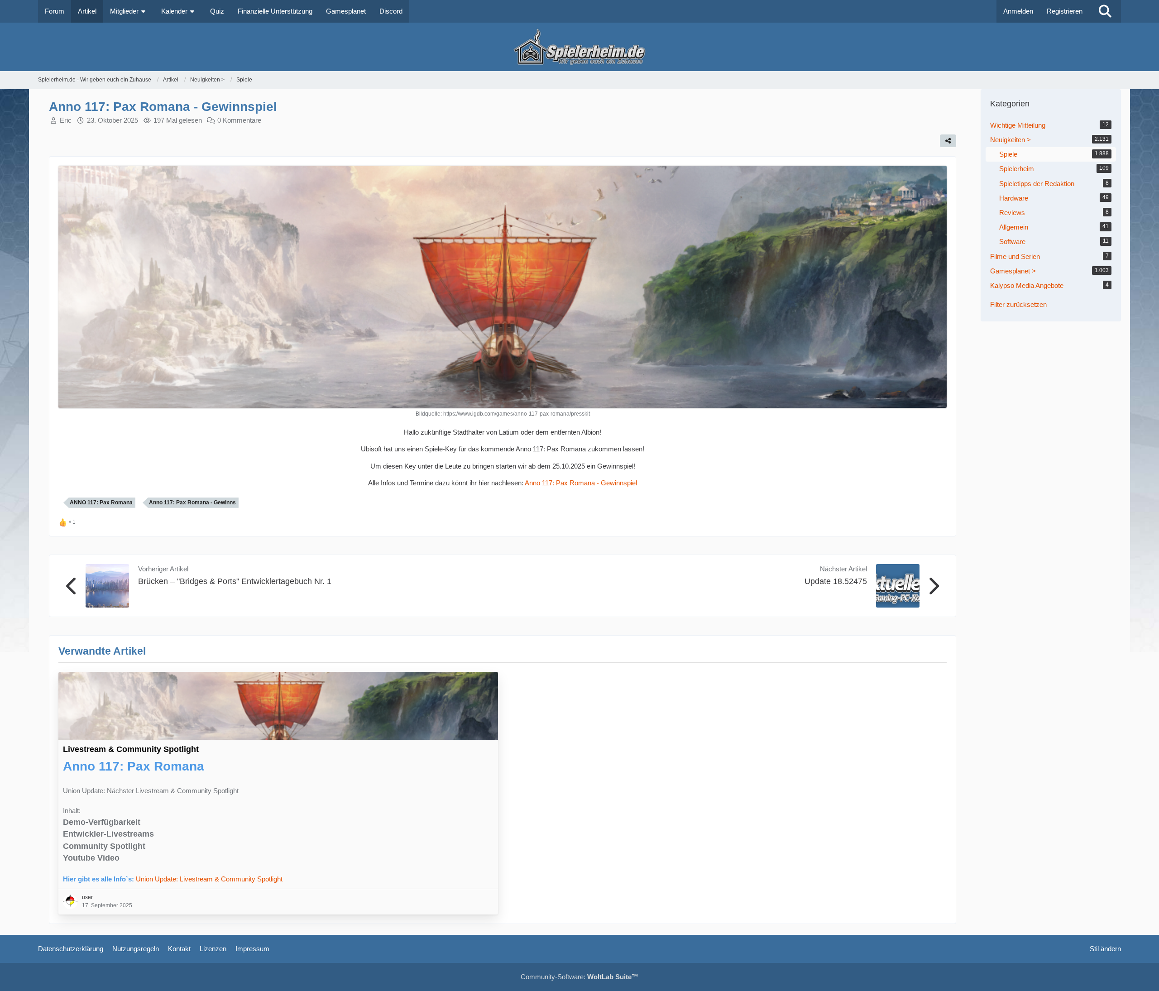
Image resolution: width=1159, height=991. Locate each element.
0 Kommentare (239, 120)
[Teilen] (948, 140)
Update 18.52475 (836, 581)
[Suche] (1105, 11)
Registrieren (1064, 11)
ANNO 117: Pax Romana (101, 502)
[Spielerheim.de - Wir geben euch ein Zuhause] (579, 47)
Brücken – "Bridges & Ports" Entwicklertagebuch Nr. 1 (234, 581)
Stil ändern (1105, 949)
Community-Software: (579, 977)
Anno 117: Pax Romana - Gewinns (192, 502)
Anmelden (1018, 11)
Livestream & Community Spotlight (131, 749)
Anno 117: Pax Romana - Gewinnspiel (581, 483)
